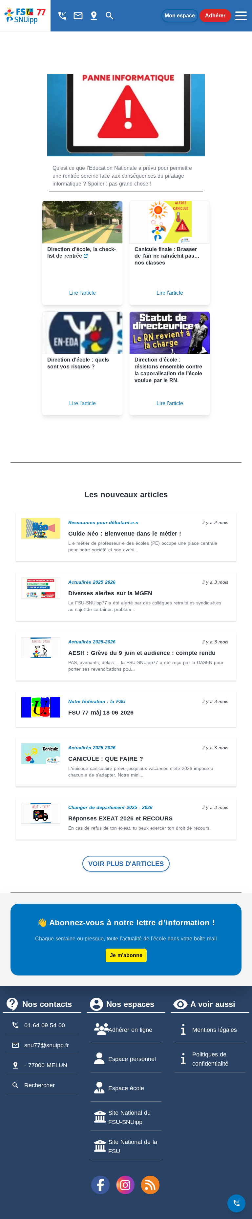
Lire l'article (82, 293)
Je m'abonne (126, 955)
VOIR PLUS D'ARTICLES (126, 863)
